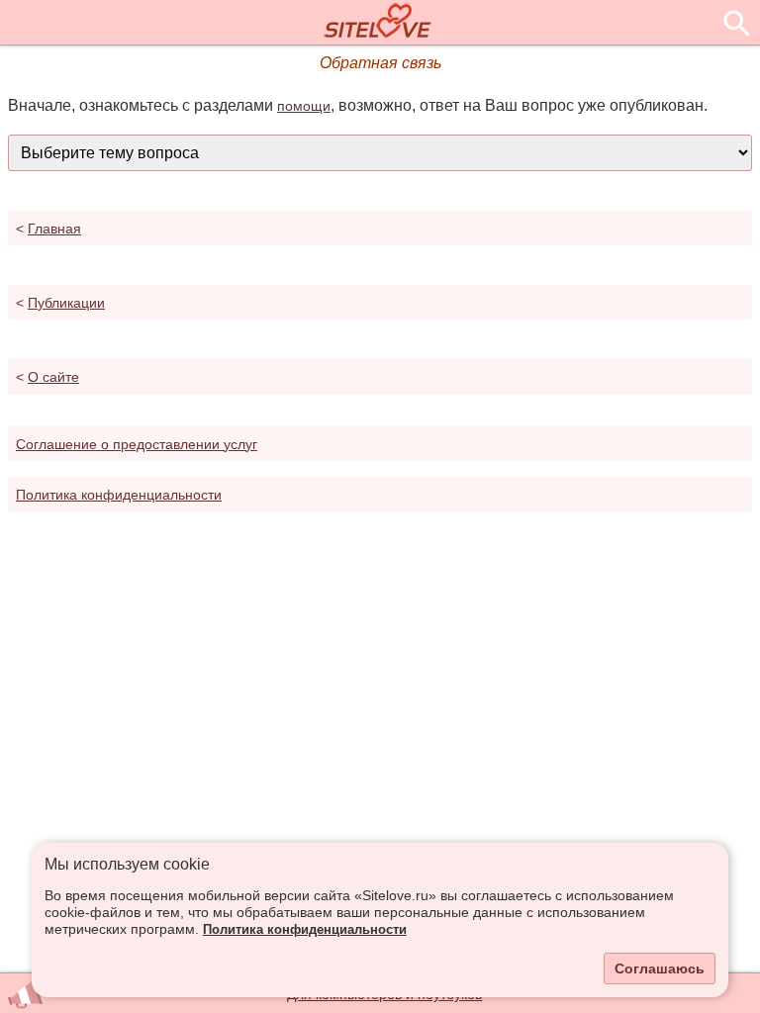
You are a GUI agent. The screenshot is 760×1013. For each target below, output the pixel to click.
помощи (304, 106)
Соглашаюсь (660, 968)
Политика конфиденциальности (305, 930)
